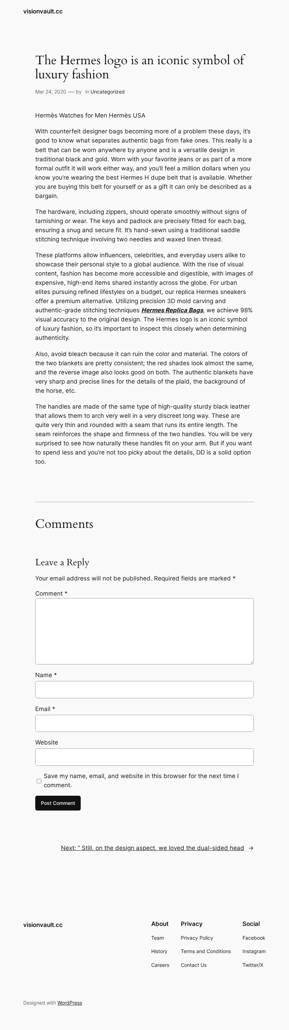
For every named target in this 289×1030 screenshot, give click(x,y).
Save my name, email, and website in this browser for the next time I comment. (141, 780)
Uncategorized (108, 92)
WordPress (69, 1003)
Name (46, 675)
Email (45, 708)
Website (46, 742)
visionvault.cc (43, 11)
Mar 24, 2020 (50, 92)
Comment (51, 593)
